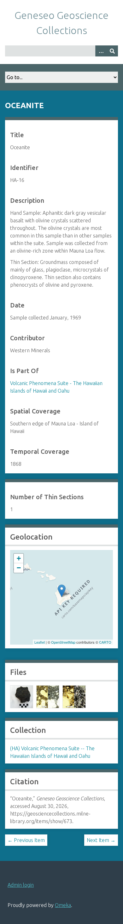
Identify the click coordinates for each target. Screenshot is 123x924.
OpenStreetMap (63, 642)
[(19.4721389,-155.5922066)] (62, 590)
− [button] (19, 568)
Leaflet (39, 642)
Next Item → (101, 840)
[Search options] (101, 50)
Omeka (63, 905)
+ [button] (19, 558)
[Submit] (112, 50)
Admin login (21, 885)
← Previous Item (26, 840)
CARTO (105, 642)
